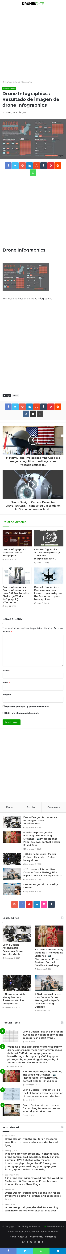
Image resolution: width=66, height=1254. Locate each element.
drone (15, 395)
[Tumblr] (51, 904)
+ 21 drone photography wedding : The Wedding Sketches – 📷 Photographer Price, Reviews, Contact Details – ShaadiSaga (42, 838)
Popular (30, 807)
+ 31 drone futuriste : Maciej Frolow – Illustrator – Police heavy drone (39, 857)
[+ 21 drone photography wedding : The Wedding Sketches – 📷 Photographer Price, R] (12, 837)
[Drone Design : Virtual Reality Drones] (12, 889)
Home (7, 82)
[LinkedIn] (36, 904)
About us (22, 1236)
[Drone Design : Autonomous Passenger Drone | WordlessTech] (12, 822)
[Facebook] (22, 904)
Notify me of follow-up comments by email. (27, 706)
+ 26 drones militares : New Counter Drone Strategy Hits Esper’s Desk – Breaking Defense (42, 872)
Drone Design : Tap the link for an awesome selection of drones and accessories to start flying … (43, 1034)
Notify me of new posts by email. (22, 713)
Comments (53, 807)
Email (6, 682)
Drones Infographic (22, 82)
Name (6, 670)
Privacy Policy (36, 1236)
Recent (10, 807)
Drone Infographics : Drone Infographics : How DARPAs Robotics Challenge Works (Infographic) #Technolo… (16, 595)
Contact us (50, 1236)
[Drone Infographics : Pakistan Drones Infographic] (17, 538)
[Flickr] (44, 904)
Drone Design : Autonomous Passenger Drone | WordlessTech (40, 820)
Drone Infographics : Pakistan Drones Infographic (15, 552)
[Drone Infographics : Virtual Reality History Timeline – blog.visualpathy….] (48, 538)
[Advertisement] (33, 44)
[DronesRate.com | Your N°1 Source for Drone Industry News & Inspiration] (33, 4)
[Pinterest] (29, 904)
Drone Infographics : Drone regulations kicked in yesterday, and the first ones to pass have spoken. (48, 593)
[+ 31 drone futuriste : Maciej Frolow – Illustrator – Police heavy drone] (12, 859)
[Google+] (14, 904)
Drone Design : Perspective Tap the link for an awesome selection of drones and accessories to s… (43, 1093)
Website (7, 694)
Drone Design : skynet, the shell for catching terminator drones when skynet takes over (41, 1108)
